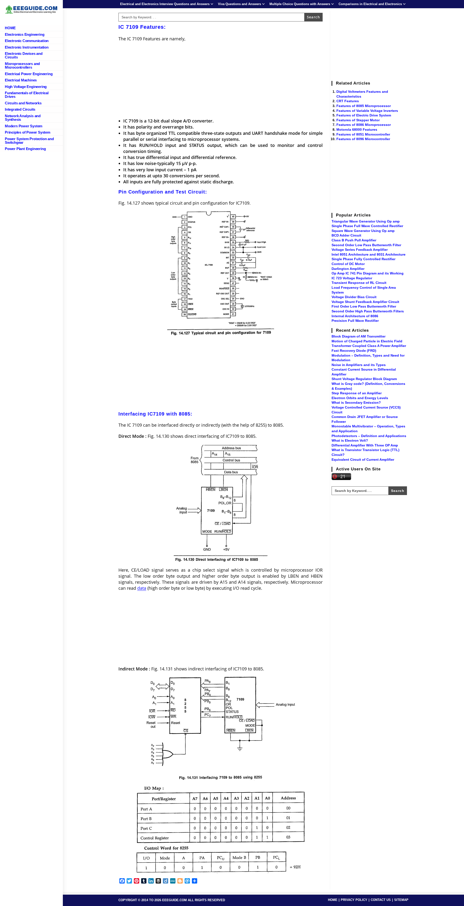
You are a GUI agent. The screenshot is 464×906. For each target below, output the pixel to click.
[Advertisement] (220, 80)
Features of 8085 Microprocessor (363, 106)
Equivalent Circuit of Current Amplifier (363, 459)
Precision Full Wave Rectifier (355, 321)
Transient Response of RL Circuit (359, 283)
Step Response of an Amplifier (357, 393)
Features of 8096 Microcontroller (363, 139)
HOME (332, 900)
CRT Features (347, 101)
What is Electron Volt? (350, 440)
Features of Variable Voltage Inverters (367, 111)
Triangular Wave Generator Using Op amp (366, 221)
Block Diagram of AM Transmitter (358, 336)
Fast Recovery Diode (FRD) (354, 350)
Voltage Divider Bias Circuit (354, 297)
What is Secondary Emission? (356, 402)
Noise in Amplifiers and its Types (359, 365)
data (141, 588)
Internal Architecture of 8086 (355, 316)
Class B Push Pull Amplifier (354, 240)
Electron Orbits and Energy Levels (360, 398)
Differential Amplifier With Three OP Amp (365, 445)
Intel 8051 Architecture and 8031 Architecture (369, 254)
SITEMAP (401, 900)
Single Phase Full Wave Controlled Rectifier (367, 226)
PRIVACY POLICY (354, 900)
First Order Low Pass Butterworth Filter (364, 306)
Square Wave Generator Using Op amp (363, 231)
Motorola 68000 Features (356, 129)
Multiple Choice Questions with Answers (299, 4)
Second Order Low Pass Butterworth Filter (366, 245)
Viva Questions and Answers (239, 4)
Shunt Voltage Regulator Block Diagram (364, 379)
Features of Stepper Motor (358, 120)
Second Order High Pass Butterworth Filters (368, 311)
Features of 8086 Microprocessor (363, 125)
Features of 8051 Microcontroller (363, 134)
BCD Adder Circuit (346, 235)
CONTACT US (381, 900)
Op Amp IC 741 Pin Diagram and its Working (368, 273)
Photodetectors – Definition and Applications (369, 436)
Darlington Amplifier (348, 269)
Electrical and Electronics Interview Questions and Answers (165, 4)
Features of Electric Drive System (363, 115)
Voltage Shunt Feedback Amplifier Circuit (365, 302)
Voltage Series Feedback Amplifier (360, 250)
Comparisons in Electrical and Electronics (370, 4)
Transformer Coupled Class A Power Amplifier (369, 346)
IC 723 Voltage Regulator (352, 278)
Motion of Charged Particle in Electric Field (367, 341)
